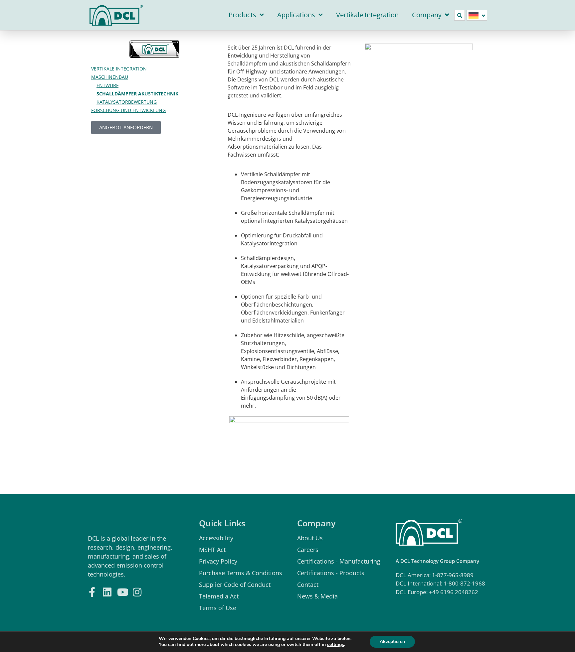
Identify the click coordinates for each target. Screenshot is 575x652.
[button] (460, 15)
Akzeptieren (392, 641)
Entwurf (107, 85)
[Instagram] (137, 591)
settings (335, 645)
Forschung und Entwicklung (128, 110)
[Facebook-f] (92, 591)
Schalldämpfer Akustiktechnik (137, 93)
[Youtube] (122, 591)
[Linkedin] (107, 591)
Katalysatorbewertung (126, 102)
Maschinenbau (109, 77)
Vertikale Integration (367, 14)
